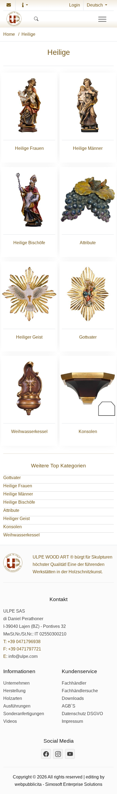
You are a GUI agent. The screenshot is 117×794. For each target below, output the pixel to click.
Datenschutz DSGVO (82, 714)
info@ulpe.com (23, 656)
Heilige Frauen (17, 485)
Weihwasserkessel (21, 535)
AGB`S (68, 706)
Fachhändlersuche (80, 691)
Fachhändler (74, 683)
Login (74, 5)
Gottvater (12, 477)
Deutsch (95, 5)
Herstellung (14, 691)
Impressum (72, 721)
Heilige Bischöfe (19, 502)
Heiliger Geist (16, 518)
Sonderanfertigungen (23, 714)
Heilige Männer (18, 494)
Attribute (11, 510)
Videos (10, 721)
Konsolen (12, 526)
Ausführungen (16, 706)
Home (9, 34)
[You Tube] (70, 754)
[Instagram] (58, 754)
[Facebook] (46, 754)
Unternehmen (16, 683)
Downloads (73, 698)
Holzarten (12, 698)
